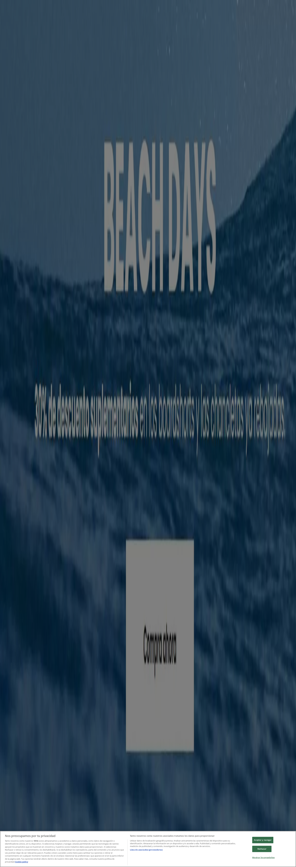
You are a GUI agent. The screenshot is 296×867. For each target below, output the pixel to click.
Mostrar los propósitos (263, 857)
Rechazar (261, 848)
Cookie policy (21, 861)
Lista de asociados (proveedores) (146, 849)
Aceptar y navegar (263, 840)
